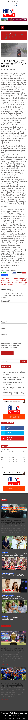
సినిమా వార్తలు (4, 508)
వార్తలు (3, 506)
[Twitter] (12, 5)
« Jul (2, 467)
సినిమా (6, 506)
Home (5, 3)
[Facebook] (10, 5)
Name (4, 322)
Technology (23, 718)
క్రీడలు (7, 633)
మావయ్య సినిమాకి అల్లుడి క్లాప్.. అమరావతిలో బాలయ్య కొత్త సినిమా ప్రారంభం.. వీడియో (14, 554)
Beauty (12, 3)
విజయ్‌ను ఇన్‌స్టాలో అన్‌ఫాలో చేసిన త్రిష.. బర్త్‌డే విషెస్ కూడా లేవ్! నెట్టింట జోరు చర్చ (13, 597)
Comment (5, 301)
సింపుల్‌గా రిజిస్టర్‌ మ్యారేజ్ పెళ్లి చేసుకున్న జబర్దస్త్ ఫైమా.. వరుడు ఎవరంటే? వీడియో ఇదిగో (13, 576)
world (9, 3)
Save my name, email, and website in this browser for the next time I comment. (12, 345)
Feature (18, 718)
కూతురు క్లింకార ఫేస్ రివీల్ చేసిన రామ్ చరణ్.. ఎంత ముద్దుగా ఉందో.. (14, 618)
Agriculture (18, 3)
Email (4, 328)
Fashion (23, 3)
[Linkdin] (16, 5)
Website (4, 334)
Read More (4, 664)
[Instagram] (14, 5)
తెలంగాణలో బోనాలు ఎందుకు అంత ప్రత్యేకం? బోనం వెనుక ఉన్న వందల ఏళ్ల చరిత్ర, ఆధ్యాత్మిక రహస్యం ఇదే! (14, 372)
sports (3, 633)
